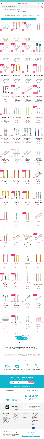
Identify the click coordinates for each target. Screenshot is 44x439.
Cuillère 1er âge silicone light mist (38, 305)
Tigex (25, 350)
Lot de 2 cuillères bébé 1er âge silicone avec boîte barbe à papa (27, 97)
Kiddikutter (31, 348)
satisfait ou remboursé (27, 370)
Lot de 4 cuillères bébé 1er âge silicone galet (27, 33)
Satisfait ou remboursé (6, 423)
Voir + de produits (22, 338)
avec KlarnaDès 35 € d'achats (17, 370)
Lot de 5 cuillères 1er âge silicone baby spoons (5, 33)
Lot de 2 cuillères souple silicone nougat (27, 326)
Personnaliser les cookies (6, 418)
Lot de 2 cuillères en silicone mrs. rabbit (5, 223)
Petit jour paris (12, 350)
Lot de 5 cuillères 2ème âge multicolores (5, 284)
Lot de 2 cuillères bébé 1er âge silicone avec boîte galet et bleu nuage (16, 97)
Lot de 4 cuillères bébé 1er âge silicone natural (27, 244)
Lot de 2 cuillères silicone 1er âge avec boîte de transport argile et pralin (16, 245)
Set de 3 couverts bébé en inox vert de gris (5, 305)
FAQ (23, 419)
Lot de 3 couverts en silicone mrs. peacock (5, 97)
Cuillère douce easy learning (38, 139)
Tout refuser (31, 434)
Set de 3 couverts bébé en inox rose (38, 75)
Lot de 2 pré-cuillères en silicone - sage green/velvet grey (5, 160)
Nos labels (24, 416)
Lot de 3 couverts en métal (16, 117)
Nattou (5, 350)
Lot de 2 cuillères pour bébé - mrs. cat (5, 265)
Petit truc (19, 350)
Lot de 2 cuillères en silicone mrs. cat (27, 181)
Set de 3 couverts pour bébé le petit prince (38, 202)
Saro (22, 350)
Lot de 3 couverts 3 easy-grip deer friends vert (27, 139)
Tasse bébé (23, 344)
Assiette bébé (16, 344)
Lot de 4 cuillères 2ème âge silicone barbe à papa (5, 75)
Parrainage (33, 418)
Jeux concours (34, 416)
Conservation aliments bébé (33, 344)
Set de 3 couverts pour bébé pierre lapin (16, 139)
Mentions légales (15, 417)
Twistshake (32, 350)
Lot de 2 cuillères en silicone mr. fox (16, 181)
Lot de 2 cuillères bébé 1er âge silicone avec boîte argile (5, 55)
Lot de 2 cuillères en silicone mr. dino (5, 181)
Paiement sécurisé (35, 420)
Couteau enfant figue (27, 75)
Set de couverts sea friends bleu (16, 326)
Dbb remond (16, 348)
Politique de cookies (6, 419)
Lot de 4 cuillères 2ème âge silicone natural (16, 54)
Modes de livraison (5, 420)
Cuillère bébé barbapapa (27, 283)
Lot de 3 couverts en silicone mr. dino (16, 202)
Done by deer (22, 348)
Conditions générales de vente (7, 415)
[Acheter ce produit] (9, 29)
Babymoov (17, 347)
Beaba (21, 347)
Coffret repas (8, 344)
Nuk (8, 350)
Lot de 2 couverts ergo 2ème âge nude (16, 305)
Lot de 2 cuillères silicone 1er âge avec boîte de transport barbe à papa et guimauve (38, 224)
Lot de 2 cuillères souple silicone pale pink (38, 118)
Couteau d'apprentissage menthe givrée (16, 223)
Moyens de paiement (6, 421)
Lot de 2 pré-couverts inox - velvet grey (27, 160)
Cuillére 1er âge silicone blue (27, 305)
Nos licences (24, 417)
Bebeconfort (6, 348)
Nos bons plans (15, 415)
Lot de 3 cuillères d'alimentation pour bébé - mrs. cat (38, 284)
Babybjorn (28, 347)
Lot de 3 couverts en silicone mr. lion (5, 202)
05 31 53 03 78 (36, 371)
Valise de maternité (35, 417)
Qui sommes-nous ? (15, 414)
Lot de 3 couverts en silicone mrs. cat (16, 33)
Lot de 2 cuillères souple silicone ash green (38, 97)
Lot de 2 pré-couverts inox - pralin (5, 244)
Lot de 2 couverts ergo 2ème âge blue (38, 54)
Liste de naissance (34, 414)
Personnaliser (31, 432)
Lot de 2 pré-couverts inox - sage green (16, 160)
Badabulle (33, 347)
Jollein (27, 348)
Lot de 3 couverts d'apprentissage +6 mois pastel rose (38, 326)
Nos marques (15, 416)
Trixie (28, 350)
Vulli (24, 347)
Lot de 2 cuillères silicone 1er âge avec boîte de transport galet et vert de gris (38, 245)
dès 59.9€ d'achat (7, 370)
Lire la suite (22, 359)
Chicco (11, 348)
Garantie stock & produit (6, 422)
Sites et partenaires (25, 415)
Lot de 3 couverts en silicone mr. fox (16, 75)
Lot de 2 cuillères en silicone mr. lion (27, 202)
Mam (39, 348)
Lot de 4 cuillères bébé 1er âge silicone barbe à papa (27, 54)
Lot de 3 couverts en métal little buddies (27, 265)
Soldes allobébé (15, 420)
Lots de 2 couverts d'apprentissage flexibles (38, 160)
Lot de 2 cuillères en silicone (27, 118)
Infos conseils (34, 415)
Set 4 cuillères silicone (16, 283)
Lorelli (35, 348)
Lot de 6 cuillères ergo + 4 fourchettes (5, 139)
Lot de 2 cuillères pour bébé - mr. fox (38, 265)
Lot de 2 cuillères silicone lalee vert (38, 181)
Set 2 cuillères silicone (5, 117)
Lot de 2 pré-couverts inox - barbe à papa (38, 33)
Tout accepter (31, 436)
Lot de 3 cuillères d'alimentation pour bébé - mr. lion (16, 266)
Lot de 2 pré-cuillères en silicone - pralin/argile (27, 223)
